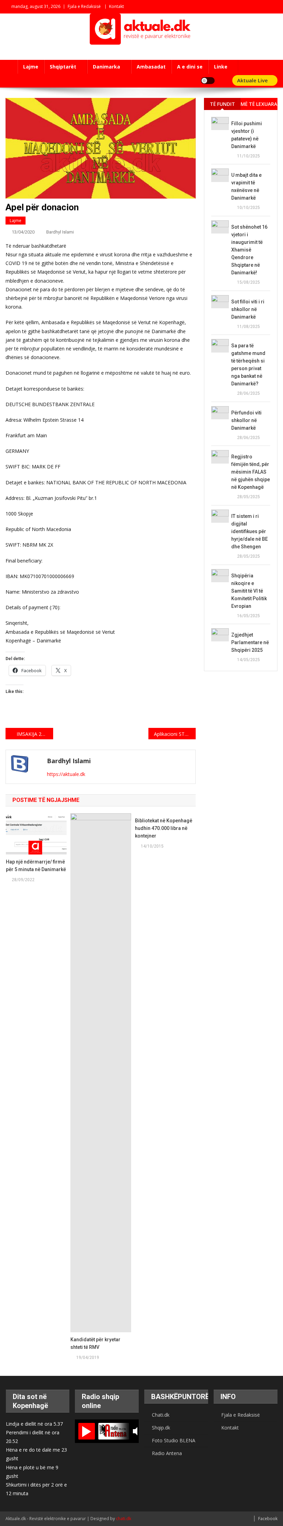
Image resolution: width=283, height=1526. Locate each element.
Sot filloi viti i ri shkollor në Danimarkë (247, 309)
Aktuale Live (253, 80)
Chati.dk (160, 1414)
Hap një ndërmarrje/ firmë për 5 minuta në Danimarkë (36, 865)
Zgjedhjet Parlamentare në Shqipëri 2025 (250, 642)
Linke (220, 66)
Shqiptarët (63, 66)
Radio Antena (167, 1453)
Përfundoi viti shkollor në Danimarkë (246, 420)
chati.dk (123, 1519)
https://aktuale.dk (66, 774)
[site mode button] (208, 80)
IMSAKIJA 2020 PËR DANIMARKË (35, 734)
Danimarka (106, 66)
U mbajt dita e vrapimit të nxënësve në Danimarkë (246, 186)
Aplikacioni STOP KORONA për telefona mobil (175, 734)
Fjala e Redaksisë (84, 6)
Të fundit (222, 104)
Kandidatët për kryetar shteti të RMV (95, 1343)
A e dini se (190, 66)
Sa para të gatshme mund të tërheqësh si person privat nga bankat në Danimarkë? (248, 364)
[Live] (86, 1431)
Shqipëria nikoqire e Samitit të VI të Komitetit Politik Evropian (249, 591)
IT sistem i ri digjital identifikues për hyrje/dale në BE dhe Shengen (249, 531)
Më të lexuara (259, 104)
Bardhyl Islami (60, 232)
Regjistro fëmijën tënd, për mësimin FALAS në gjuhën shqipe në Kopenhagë (250, 472)
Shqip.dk (161, 1427)
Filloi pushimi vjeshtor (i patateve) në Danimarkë (246, 135)
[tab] (222, 104)
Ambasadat (151, 66)
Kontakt (116, 6)
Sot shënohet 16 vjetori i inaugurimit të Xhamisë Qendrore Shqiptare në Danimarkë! (249, 249)
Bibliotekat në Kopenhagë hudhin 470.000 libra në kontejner (163, 828)
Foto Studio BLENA (173, 1440)
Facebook (267, 1519)
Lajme (30, 66)
